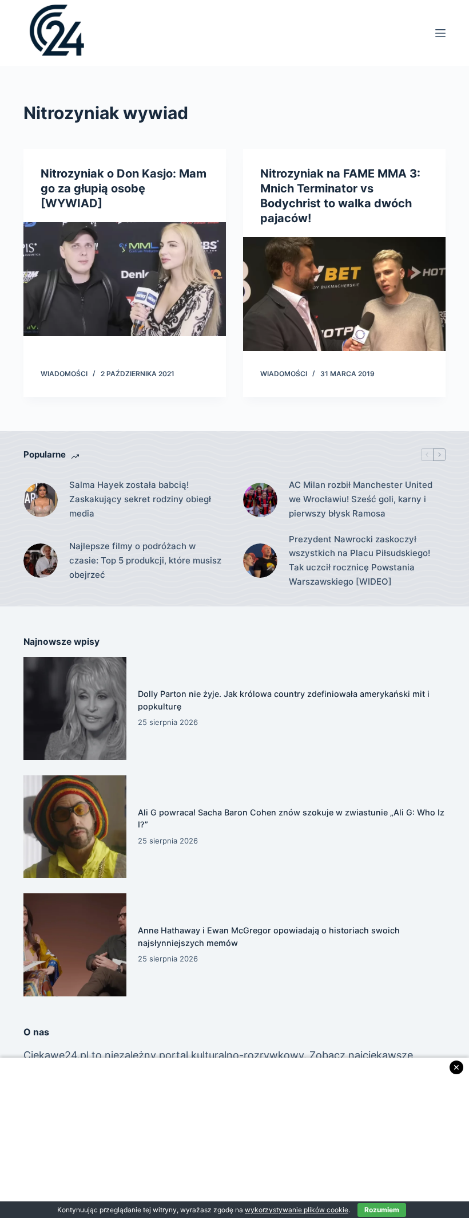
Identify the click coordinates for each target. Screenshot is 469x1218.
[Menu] (440, 33)
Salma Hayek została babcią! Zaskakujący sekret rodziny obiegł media (140, 499)
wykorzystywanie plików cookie (296, 1209)
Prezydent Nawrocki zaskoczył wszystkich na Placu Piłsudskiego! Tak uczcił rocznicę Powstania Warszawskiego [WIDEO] (359, 560)
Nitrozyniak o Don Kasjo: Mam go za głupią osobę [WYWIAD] (123, 188)
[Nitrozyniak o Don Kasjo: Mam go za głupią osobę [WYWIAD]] (124, 279)
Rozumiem (381, 1209)
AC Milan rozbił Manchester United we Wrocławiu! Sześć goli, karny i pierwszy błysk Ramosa (360, 499)
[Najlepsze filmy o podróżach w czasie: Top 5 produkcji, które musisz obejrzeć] (40, 560)
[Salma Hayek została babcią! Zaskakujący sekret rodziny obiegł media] (40, 500)
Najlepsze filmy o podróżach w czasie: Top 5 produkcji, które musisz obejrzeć (145, 560)
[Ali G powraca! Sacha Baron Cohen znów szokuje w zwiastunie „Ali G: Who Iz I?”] (74, 826)
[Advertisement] (234, 1138)
